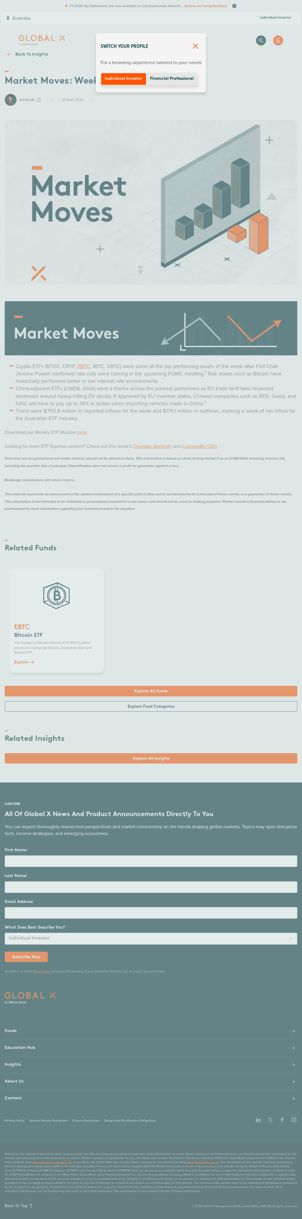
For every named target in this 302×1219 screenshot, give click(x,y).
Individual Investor (123, 79)
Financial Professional (172, 79)
